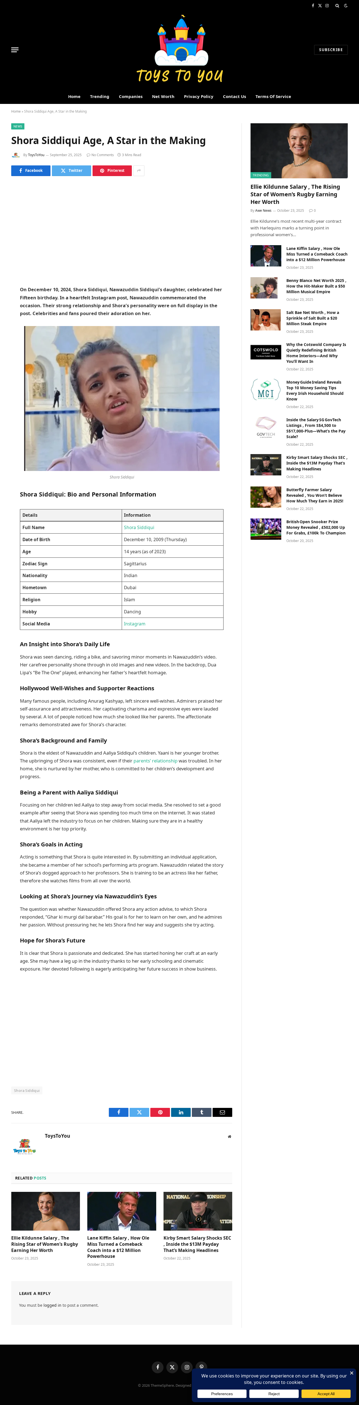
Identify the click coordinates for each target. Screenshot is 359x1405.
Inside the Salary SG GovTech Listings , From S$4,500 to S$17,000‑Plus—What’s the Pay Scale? (316, 428)
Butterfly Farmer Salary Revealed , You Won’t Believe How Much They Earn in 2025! (314, 495)
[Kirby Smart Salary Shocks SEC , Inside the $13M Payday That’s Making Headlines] (198, 1211)
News (17, 126)
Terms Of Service (273, 96)
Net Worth (163, 96)
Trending (99, 96)
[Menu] (15, 50)
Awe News (263, 210)
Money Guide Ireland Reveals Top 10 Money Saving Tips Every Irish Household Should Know (315, 390)
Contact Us (234, 96)
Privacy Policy (198, 96)
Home (74, 96)
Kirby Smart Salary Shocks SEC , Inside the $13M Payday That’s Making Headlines (197, 1244)
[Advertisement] (122, 231)
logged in (52, 1305)
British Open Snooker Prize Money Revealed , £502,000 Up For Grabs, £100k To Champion (316, 527)
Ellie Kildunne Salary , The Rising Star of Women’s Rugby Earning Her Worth (44, 1244)
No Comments (102, 154)
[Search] (337, 5)
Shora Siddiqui (139, 527)
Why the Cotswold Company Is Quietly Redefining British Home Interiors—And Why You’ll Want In (316, 353)
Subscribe (331, 49)
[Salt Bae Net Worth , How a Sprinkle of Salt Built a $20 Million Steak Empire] (265, 320)
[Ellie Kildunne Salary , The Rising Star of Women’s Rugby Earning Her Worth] (45, 1211)
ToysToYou (36, 154)
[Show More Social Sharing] (138, 170)
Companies (130, 96)
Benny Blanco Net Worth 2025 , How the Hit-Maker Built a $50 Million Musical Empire (316, 286)
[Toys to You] (179, 49)
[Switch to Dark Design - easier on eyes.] (345, 6)
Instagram (134, 624)
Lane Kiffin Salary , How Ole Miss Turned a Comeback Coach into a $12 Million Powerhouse (118, 1247)
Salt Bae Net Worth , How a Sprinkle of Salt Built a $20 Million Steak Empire (312, 318)
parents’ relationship (156, 760)
